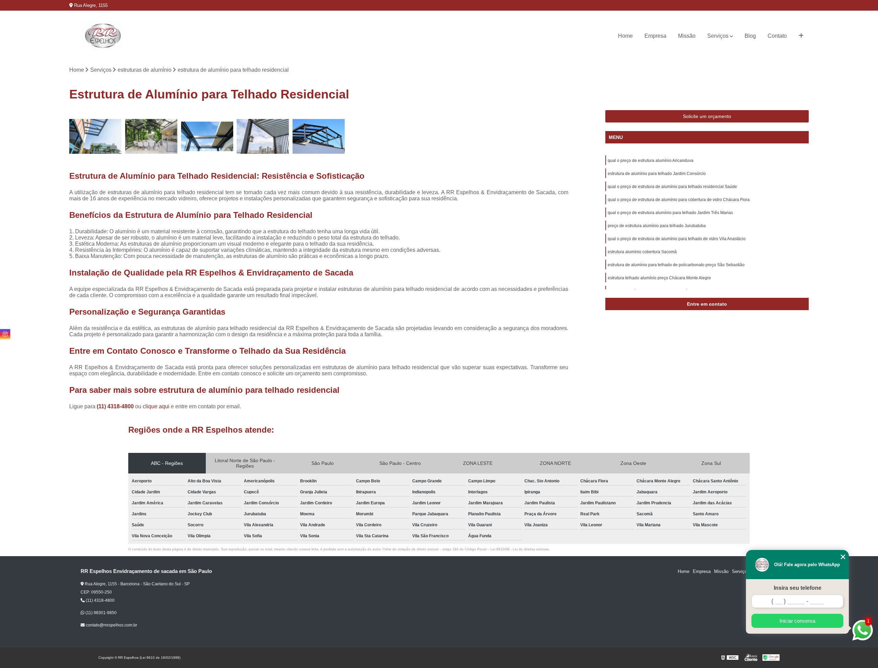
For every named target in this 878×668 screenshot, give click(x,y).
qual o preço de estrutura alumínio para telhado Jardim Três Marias (670, 212)
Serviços (717, 36)
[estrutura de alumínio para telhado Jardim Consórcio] (151, 136)
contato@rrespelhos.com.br (111, 625)
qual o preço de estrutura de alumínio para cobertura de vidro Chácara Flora (679, 199)
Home (625, 36)
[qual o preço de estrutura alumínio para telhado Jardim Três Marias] (319, 136)
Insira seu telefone (797, 588)
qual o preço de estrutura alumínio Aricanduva (650, 160)
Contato (777, 36)
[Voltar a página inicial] (102, 36)
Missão (687, 36)
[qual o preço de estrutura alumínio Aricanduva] (95, 136)
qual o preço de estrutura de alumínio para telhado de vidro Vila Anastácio (677, 238)
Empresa (655, 36)
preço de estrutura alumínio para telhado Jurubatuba (657, 225)
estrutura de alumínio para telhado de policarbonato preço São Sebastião (676, 264)
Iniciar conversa (797, 621)
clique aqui (156, 406)
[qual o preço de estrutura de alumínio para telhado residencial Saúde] (207, 136)
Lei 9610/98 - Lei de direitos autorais (519, 549)
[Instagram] (5, 334)
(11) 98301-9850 (100, 612)
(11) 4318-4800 (116, 406)
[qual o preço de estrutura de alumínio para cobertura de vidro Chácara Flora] (263, 136)
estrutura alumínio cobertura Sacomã (642, 251)
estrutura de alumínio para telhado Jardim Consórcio (657, 173)
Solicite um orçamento (707, 116)
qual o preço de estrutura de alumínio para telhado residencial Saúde (672, 186)
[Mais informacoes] (801, 36)
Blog (750, 36)
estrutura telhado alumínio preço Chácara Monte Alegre (659, 278)
